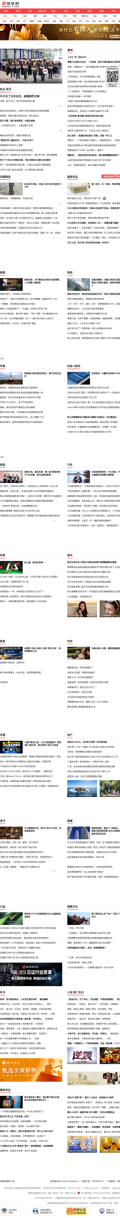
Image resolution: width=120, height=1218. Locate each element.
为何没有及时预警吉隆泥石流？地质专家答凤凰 (88, 125)
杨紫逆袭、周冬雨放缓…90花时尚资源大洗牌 (87, 682)
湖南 (106, 21)
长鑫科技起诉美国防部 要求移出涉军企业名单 (88, 387)
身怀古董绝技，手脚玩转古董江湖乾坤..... (86, 1038)
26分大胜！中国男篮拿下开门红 (14, 581)
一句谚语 (92, 61)
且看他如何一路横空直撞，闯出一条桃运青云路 (88, 1013)
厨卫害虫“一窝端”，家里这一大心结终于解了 (20, 1126)
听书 (2, 992)
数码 (45, 16)
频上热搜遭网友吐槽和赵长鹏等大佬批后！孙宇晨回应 (91, 417)
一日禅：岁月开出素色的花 (79, 957)
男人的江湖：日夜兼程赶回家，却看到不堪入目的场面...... (93, 1023)
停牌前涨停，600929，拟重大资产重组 (18, 323)
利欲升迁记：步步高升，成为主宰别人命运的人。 (22, 1004)
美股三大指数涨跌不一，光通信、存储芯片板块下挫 (23, 308)
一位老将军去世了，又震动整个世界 (16, 125)
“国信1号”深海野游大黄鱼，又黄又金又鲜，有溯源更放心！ (27, 857)
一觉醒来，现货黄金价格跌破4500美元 (17, 303)
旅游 (105, 16)
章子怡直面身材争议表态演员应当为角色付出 (87, 576)
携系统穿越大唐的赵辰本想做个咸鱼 (83, 1028)
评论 (15, 16)
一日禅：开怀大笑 (75, 928)
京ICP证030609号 (43, 1198)
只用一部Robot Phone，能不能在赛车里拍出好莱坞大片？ (27, 776)
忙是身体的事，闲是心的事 (79, 962)
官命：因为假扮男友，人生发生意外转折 (18, 999)
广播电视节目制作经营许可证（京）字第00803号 (77, 1198)
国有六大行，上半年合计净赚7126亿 (84, 323)
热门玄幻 (78, 992)
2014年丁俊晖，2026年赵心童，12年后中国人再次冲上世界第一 (29, 576)
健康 (70, 821)
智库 (25, 16)
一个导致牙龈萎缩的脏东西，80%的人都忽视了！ (22, 1111)
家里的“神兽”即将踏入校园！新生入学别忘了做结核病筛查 (93, 847)
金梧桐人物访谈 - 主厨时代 (12, 662)
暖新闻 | (71, 155)
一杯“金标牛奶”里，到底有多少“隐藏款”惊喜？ (21, 947)
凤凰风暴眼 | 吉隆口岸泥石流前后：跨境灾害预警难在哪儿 (27, 208)
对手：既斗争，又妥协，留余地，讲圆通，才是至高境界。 (26, 1009)
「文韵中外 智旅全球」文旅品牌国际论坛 (18, 505)
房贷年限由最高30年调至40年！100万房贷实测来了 (91, 106)
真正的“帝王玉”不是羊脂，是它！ (15, 1116)
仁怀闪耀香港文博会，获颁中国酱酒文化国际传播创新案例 (26, 500)
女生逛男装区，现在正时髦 (79, 692)
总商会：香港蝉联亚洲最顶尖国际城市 (84, 751)
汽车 (114, 11)
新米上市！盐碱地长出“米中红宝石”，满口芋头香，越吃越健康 (28, 155)
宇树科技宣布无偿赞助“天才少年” (82, 397)
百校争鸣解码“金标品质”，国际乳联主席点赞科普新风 (24, 937)
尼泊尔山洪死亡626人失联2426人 (82, 120)
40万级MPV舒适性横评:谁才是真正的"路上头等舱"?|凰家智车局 (29, 786)
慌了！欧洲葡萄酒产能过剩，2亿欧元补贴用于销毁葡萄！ (26, 165)
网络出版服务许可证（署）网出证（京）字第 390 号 (52, 1193)
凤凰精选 (5, 176)
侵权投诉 (105, 1188)
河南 (93, 21)
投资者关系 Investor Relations (64, 1181)
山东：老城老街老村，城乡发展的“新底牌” (86, 165)
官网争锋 (106, 1018)
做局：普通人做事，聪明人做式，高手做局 (86, 1009)
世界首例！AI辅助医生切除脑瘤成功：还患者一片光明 (91, 426)
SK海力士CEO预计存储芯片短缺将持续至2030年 (89, 431)
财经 (18, 11)
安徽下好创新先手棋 (76, 71)
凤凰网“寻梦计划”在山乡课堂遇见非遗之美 (19, 957)
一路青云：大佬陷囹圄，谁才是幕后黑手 (18, 1033)
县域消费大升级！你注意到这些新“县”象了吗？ (88, 81)
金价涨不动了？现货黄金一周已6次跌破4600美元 (89, 328)
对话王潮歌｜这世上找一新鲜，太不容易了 (19, 842)
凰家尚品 (72, 176)
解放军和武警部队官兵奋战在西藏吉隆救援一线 (21, 392)
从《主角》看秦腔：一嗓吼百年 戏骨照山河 (20, 866)
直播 (5, 16)
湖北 (100, 21)
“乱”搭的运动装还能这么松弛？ (81, 697)
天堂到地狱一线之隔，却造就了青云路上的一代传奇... (24, 1013)
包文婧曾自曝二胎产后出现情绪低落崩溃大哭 (87, 586)
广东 (67, 21)
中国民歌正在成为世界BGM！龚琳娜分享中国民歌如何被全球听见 (30, 515)
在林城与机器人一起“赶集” (79, 96)
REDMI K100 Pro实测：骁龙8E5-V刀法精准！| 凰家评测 (26, 771)
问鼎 (53, 1013)
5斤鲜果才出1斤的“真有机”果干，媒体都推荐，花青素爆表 (26, 1146)
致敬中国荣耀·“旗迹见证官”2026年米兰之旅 (20, 510)
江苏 (80, 21)
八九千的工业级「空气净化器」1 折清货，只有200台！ (25, 1141)
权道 (37, 1038)
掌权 (49, 1004)
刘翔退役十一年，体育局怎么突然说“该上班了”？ (22, 591)
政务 (102, 11)
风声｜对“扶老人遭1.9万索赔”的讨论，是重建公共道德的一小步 (29, 218)
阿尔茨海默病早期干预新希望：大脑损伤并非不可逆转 (91, 852)
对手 (109, 1038)
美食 (115, 16)
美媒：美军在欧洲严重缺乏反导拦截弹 (17, 407)
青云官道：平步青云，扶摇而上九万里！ (18, 1053)
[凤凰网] (10, 7)
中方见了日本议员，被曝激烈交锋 (20, 96)
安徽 (61, 21)
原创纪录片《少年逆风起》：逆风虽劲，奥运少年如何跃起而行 (28, 942)
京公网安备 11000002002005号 (95, 1193)
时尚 (66, 11)
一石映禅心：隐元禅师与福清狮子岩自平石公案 (88, 933)
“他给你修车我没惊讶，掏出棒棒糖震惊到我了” (98, 155)
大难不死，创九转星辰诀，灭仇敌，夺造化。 (87, 1033)
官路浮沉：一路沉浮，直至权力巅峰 (83, 1018)
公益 (2, 906)
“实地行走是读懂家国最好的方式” (82, 101)
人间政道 (39, 1023)
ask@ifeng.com (91, 1188)
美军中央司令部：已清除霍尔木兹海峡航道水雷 (21, 412)
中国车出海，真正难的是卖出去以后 (17, 80)
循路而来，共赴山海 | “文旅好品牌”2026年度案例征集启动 (27, 491)
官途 (110, 1009)
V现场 (76, 366)
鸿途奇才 (43, 1033)
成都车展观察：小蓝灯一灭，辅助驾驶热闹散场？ (89, 520)
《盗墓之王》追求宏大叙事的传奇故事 (17, 1043)
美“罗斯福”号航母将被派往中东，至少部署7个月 (22, 417)
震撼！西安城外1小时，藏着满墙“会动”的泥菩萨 (89, 942)
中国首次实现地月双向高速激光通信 (16, 150)
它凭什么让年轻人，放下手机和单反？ (17, 402)
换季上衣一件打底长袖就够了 (80, 677)
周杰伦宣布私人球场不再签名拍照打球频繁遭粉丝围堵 (91, 562)
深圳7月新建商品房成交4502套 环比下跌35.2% (88, 771)
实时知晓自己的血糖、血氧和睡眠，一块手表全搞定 (23, 1121)
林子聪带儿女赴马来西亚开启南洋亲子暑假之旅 (88, 571)
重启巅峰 (44, 999)
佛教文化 (85, 16)
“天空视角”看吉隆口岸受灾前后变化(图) (85, 115)
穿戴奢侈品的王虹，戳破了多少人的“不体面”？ (88, 701)
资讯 (6, 11)
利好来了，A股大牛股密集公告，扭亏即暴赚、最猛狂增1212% (28, 298)
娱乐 (54, 11)
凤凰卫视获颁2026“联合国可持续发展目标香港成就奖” (92, 145)
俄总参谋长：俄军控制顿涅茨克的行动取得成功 (21, 422)
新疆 (39, 21)
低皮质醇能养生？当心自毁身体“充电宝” (85, 871)
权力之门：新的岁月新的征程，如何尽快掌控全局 (22, 1048)
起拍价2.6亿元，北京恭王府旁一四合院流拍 (87, 741)
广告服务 (111, 1181)
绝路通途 (114, 1033)
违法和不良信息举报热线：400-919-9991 (62, 1188)
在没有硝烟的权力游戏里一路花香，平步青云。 (21, 1018)
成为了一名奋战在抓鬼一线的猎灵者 (16, 1023)
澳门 (5, 21)
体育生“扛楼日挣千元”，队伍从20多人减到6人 (88, 130)
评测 (55, 16)
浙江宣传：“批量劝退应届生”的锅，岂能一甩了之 (89, 135)
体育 (90, 11)
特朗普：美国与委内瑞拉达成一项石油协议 (19, 115)
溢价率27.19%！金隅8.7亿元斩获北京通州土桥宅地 (90, 746)
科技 (30, 11)
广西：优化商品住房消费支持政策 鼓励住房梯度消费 (91, 766)
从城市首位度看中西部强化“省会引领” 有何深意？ (90, 160)
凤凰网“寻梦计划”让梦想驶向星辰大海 (17, 952)
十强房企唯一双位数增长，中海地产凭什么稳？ (88, 761)
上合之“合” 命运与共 (76, 57)
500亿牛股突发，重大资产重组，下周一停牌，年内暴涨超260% (29, 313)
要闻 (70, 50)
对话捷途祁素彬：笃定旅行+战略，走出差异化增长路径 (92, 505)
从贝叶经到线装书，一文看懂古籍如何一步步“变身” (90, 967)
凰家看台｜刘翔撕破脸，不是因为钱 (16, 198)
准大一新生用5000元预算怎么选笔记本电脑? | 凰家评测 (25, 761)
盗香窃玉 (106, 1028)
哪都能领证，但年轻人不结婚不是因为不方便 (87, 111)
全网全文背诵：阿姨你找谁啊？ (81, 672)
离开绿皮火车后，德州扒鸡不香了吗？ (84, 198)
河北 (87, 21)
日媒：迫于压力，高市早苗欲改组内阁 (17, 101)
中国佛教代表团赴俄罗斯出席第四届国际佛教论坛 (89, 937)
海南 (54, 21)
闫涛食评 (4, 682)
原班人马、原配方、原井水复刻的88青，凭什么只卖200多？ (27, 1131)
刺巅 (39, 1043)
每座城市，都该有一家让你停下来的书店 (18, 847)
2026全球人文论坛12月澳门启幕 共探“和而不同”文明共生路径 (28, 928)
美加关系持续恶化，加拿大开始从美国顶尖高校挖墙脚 (24, 110)
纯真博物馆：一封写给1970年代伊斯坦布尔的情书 (23, 862)
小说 (70, 992)
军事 (78, 11)
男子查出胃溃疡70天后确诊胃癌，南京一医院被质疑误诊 (93, 876)
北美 (18, 21)
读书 (65, 16)
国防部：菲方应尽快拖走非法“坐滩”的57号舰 (20, 397)
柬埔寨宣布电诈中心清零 (11, 145)
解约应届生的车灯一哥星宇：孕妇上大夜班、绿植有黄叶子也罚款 (29, 222)
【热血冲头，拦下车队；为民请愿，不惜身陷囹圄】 (90, 999)
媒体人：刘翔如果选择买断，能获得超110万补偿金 (23, 601)
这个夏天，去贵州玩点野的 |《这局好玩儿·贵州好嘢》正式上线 (29, 486)
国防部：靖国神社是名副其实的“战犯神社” (19, 387)
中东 (11, 21)
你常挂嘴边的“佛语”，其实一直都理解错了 (86, 947)
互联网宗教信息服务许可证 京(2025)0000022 (67, 1203)
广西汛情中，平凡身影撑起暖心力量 (83, 76)
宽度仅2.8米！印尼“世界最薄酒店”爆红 (84, 776)
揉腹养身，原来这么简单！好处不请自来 (18, 1151)
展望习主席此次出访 (76, 61)
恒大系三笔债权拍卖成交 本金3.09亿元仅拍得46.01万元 (92, 756)
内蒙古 (32, 21)
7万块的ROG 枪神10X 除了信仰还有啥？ (18, 766)
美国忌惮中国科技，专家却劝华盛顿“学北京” (87, 313)
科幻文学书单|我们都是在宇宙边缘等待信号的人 (22, 852)
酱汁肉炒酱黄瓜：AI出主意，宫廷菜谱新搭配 (20, 672)
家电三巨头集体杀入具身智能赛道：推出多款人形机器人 (93, 422)
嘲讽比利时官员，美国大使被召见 (15, 135)
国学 (75, 16)
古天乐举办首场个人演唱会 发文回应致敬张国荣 (89, 581)
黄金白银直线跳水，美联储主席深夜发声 (85, 298)
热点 (2, 89)
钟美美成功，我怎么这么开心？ (81, 687)
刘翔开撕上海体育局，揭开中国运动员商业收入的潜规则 (25, 596)
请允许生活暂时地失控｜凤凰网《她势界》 (19, 933)
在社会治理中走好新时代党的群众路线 (84, 86)
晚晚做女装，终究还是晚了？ (80, 667)
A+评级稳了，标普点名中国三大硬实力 (85, 333)
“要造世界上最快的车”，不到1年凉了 (17, 140)
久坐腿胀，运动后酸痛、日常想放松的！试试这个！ (23, 1136)
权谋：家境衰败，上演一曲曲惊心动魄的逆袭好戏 (22, 1028)
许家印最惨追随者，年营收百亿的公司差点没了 (21, 227)
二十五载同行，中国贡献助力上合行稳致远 (86, 91)
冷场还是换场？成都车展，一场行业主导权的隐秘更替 (91, 491)
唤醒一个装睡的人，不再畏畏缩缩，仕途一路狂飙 (89, 1043)
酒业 (95, 16)
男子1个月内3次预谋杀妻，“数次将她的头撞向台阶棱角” (25, 159)
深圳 (74, 21)
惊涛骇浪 (49, 1018)
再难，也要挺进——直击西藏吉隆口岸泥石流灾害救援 (92, 66)
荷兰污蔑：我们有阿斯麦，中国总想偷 (17, 120)
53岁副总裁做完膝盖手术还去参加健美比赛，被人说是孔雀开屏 (29, 213)
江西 (113, 21)
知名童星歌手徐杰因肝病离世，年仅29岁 (85, 857)
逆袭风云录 (52, 1028)
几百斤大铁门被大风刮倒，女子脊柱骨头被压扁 (21, 169)
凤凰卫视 (42, 11)
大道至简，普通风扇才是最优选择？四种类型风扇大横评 (25, 781)
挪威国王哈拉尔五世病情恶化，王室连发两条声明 (89, 866)
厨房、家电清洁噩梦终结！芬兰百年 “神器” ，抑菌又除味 (93, 1107)
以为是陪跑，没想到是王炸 (79, 596)
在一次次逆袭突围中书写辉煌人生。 (16, 1038)
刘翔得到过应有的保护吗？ (12, 586)
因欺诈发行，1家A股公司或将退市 (15, 293)
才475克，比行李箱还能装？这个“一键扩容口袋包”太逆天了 (27, 318)
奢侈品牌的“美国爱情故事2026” (81, 706)
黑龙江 (46, 21)
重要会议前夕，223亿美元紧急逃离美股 (85, 308)
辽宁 (24, 21)
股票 (35, 16)
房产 (70, 735)
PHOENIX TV (98, 1181)
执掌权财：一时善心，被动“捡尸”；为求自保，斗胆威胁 (92, 1004)
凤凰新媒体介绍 (7, 1181)
